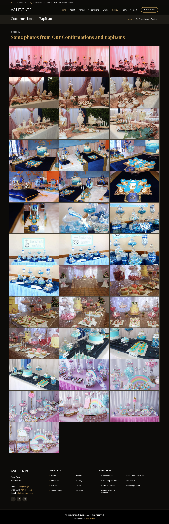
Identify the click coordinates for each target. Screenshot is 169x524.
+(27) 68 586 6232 (21, 2)
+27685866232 (23, 486)
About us (55, 481)
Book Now (149, 10)
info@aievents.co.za (24, 493)
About (72, 10)
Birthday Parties (108, 486)
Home (63, 10)
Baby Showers (107, 476)
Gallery (115, 10)
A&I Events (21, 9)
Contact (133, 10)
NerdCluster (90, 519)
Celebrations (93, 10)
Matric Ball (130, 481)
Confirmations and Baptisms (109, 491)
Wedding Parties (133, 486)
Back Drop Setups (109, 481)
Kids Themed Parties (135, 476)
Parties (82, 10)
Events (105, 10)
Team (124, 10)
